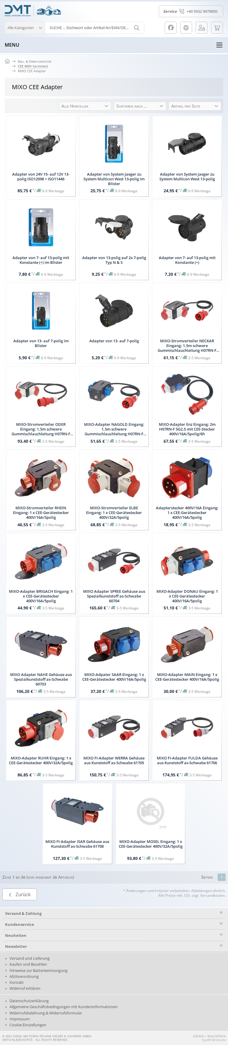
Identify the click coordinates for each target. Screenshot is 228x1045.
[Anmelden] (202, 28)
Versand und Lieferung (30, 958)
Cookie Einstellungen (28, 1024)
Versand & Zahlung (23, 913)
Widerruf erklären (25, 988)
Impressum (20, 1019)
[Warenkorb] (217, 28)
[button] (25, 27)
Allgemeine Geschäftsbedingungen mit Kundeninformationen (64, 1006)
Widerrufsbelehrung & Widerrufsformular (46, 1013)
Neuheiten (15, 935)
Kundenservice (19, 924)
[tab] (114, 913)
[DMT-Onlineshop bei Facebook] (171, 28)
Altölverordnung (24, 976)
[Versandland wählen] (186, 28)
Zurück (23, 894)
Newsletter (16, 946)
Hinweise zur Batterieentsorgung (38, 970)
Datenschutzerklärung (29, 1000)
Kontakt (17, 982)
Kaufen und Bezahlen (28, 964)
